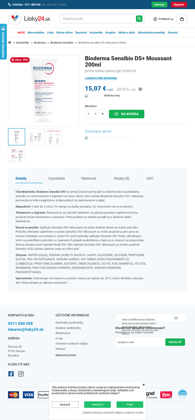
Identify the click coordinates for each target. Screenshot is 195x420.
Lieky (50, 32)
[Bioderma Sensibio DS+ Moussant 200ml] (16, 136)
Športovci (81, 32)
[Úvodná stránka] (12, 42)
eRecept (159, 4)
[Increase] (102, 114)
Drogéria (110, 32)
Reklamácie (63, 333)
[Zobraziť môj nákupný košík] (182, 19)
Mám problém (36, 32)
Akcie (21, 32)
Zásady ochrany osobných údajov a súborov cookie (113, 412)
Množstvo (91, 106)
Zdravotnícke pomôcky (151, 32)
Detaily (21, 178)
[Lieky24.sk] (30, 18)
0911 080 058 (20, 323)
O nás (59, 338)
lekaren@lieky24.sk (25, 329)
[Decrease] (88, 114)
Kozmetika (96, 32)
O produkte (56, 178)
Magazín (179, 4)
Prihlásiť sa (165, 19)
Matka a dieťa (126, 32)
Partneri (61, 349)
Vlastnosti (88, 178)
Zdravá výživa (64, 32)
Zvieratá (173, 32)
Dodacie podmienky (68, 328)
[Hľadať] (139, 18)
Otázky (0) (121, 178)
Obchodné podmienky (69, 322)
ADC (150, 178)
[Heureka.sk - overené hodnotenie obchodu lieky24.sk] (182, 395)
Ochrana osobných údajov (72, 343)
